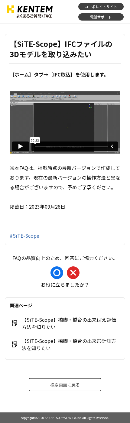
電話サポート (101, 16)
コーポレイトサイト (101, 6)
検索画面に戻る (65, 385)
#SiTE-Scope (24, 235)
